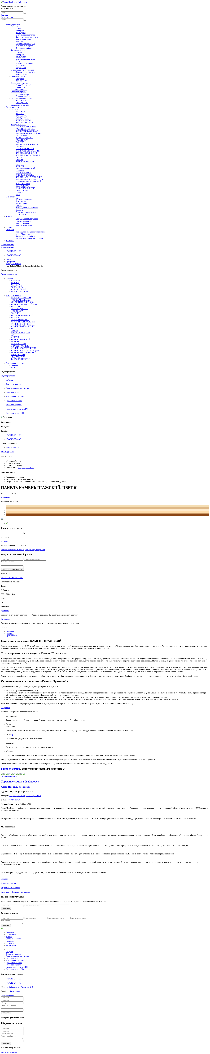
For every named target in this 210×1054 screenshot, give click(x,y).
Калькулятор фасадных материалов (30, 232)
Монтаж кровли (22, 223)
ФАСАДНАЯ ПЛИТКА (25, 188)
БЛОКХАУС (21, 111)
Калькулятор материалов (35, 550)
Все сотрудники (7, 452)
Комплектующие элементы (27, 37)
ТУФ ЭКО (20, 142)
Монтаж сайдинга (23, 221)
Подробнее (5, 708)
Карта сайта (11, 945)
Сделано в (9, 1052)
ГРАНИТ (19, 160)
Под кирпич (21, 68)
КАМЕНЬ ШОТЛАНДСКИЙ (28, 155)
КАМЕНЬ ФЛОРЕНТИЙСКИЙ (29, 177)
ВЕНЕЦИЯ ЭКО (23, 184)
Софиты (19, 28)
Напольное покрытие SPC (21, 98)
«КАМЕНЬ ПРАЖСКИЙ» (12, 578)
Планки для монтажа (24, 63)
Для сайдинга (21, 74)
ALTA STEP (21, 100)
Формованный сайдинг (25, 44)
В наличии (5, 497)
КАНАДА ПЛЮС (23, 120)
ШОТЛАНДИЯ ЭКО (24, 138)
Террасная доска (22, 94)
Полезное (10, 230)
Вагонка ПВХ (21, 81)
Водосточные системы (10, 888)
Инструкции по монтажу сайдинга (30, 238)
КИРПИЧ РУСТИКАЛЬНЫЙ (28, 151)
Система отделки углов (25, 35)
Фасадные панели (18, 50)
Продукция (10, 261)
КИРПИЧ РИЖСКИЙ (25, 149)
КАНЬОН (20, 166)
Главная (9, 259)
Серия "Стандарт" (23, 85)
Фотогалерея (21, 201)
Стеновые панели (18, 76)
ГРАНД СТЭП (22, 103)
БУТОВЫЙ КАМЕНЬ (25, 175)
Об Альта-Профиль (23, 199)
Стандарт (19, 192)
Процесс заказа (12, 636)
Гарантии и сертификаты (26, 212)
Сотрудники (21, 214)
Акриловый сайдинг (24, 46)
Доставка (9, 227)
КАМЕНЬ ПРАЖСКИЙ (25, 168)
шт (25, 533)
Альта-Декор (21, 33)
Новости (19, 210)
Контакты (10, 241)
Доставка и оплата (13, 939)
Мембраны (20, 30)
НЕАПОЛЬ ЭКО (23, 186)
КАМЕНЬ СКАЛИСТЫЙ (26, 153)
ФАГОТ (19, 157)
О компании (11, 197)
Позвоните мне (7, 17)
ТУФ (18, 164)
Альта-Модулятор (23, 234)
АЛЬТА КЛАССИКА (24, 122)
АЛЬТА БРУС (21, 116)
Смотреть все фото (9, 776)
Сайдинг (14, 26)
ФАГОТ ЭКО (21, 135)
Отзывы (19, 206)
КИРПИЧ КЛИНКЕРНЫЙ (27, 144)
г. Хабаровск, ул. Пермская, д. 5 (20, 987)
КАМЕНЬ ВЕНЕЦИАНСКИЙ (28, 181)
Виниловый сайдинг (24, 48)
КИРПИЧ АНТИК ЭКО (26, 127)
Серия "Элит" (21, 87)
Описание (10, 631)
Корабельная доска (23, 39)
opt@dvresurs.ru (12, 447)
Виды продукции (13, 24)
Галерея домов (10, 768)
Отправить (6, 908)
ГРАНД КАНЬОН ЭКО (25, 129)
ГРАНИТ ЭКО (22, 140)
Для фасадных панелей (25, 72)
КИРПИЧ (20, 146)
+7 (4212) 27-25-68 (13, 251)
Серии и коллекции (14, 107)
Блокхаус (19, 41)
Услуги (9, 216)
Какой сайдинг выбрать (25, 236)
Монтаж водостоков (24, 225)
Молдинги (20, 79)
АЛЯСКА (20, 114)
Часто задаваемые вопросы (27, 208)
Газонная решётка (23, 96)
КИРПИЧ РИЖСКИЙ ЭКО (27, 131)
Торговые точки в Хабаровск (20, 781)
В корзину (5, 541)
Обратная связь (7, 995)
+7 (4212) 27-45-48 (13, 255)
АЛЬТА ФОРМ (22, 118)
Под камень (20, 65)
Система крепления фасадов (22, 70)
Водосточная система (19, 83)
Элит (18, 195)
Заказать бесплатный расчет (12, 550)
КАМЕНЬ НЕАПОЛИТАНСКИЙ (30, 179)
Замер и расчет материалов (27, 219)
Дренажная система (19, 90)
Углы (18, 61)
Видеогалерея (21, 203)
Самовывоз (5, 619)
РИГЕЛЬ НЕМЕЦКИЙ (25, 162)
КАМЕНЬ (20, 171)
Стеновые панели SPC (20, 105)
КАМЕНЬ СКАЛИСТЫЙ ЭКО (29, 133)
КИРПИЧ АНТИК (23, 173)
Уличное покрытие (18, 92)
